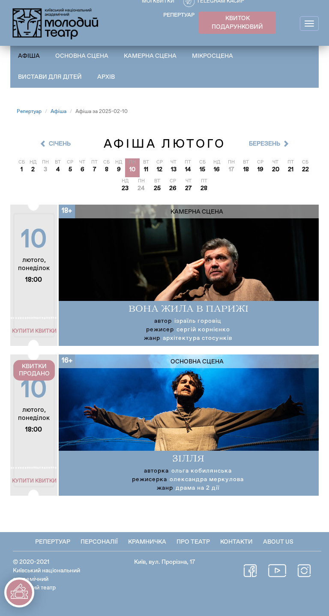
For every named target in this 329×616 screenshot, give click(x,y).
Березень (264, 144)
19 (260, 170)
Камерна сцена (150, 56)
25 (157, 188)
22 (305, 170)
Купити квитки (34, 331)
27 (188, 188)
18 (246, 170)
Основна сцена (81, 56)
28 (203, 188)
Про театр (193, 542)
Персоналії (99, 542)
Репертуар (29, 111)
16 (217, 170)
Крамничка (147, 542)
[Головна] (56, 22)
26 (172, 188)
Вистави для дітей (50, 77)
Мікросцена (212, 56)
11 (146, 170)
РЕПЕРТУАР (178, 15)
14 (188, 170)
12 (159, 170)
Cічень (60, 144)
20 (275, 170)
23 (125, 188)
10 (132, 170)
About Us (278, 542)
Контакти (236, 542)
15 (202, 170)
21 (290, 170)
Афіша (29, 56)
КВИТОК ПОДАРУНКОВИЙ (237, 22)
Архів (106, 77)
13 (173, 170)
